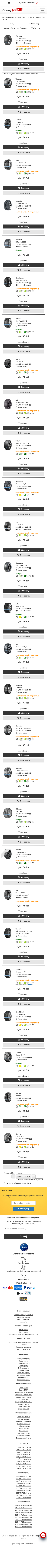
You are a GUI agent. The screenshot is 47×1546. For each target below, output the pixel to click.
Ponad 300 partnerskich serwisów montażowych (23, 1271)
